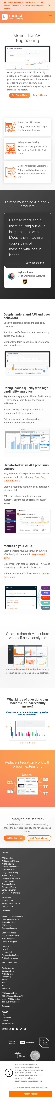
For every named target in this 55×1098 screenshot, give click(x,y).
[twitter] (21, 1029)
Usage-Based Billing (10, 873)
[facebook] (17, 1029)
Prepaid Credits (8, 881)
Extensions (6, 898)
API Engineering (8, 922)
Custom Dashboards (10, 867)
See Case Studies (35, 262)
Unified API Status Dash (11, 999)
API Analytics (7, 858)
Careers (5, 1021)
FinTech (5, 949)
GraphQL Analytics (9, 942)
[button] (7, 726)
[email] (13, 1029)
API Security (7, 925)
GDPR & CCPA (7, 906)
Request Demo (40, 95)
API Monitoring (8, 864)
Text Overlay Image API (11, 1002)
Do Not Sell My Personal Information (30, 1087)
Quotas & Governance (11, 878)
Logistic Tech (7, 952)
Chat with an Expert (39, 838)
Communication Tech (10, 955)
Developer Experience (10, 919)
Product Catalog (8, 875)
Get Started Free (20, 95)
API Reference (7, 974)
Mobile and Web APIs (10, 936)
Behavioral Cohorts (9, 890)
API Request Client (9, 993)
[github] (25, 1029)
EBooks (5, 980)
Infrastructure (7, 900)
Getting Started (8, 968)
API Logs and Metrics (10, 861)
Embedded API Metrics (11, 893)
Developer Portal (8, 884)
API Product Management (12, 916)
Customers (6, 1018)
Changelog (6, 977)
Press (4, 1015)
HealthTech (6, 946)
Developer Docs (8, 971)
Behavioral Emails (9, 887)
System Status (8, 1024)
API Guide (6, 988)
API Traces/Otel (8, 870)
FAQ (3, 985)
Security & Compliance (11, 903)
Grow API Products (9, 933)
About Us (5, 1012)
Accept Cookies (31, 1094)
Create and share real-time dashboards (25, 669)
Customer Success (9, 928)
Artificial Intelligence (10, 958)
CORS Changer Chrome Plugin (14, 996)
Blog (4, 983)
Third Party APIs (8, 939)
